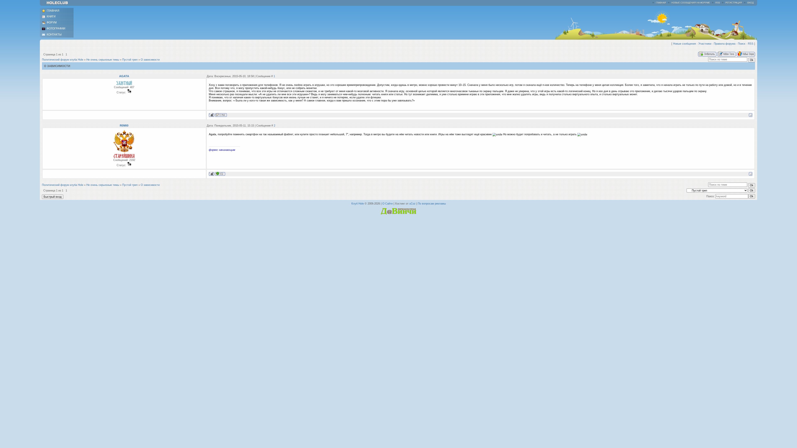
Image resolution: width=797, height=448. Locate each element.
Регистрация (733, 2)
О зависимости (150, 59)
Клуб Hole (357, 203)
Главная (661, 2)
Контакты (54, 34)
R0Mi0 (124, 125)
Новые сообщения (684, 43)
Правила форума (724, 43)
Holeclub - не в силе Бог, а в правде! (59, 2)
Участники (704, 43)
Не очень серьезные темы (102, 59)
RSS (717, 2)
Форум (52, 22)
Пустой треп (130, 59)
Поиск (741, 43)
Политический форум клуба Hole (62, 59)
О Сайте (387, 203)
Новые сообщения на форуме (690, 2)
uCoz (412, 203)
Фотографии (56, 28)
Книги (51, 16)
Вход (750, 2)
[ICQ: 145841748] (220, 174)
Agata (124, 76)
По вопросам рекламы (432, 203)
